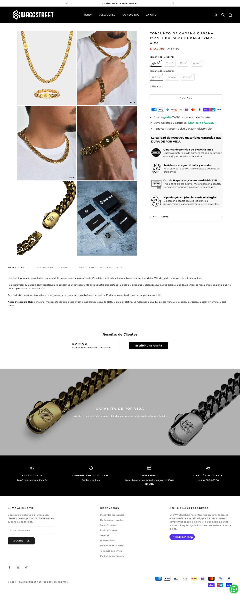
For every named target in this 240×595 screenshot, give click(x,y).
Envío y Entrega (108, 530)
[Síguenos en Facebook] (9, 567)
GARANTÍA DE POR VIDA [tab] (52, 267)
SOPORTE (151, 14)
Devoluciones (107, 540)
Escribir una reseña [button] (148, 345)
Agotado (186, 98)
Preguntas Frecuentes (112, 515)
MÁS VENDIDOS (130, 14)
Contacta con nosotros (112, 520)
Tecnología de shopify (52, 582)
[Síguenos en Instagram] (18, 567)
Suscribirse (21, 541)
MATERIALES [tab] (16, 267)
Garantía (104, 535)
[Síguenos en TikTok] (26, 567)
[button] (157, 86)
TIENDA (88, 14)
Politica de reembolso (112, 556)
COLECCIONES (107, 14)
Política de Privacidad (112, 545)
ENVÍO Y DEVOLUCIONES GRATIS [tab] (100, 267)
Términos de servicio (111, 551)
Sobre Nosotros (108, 525)
